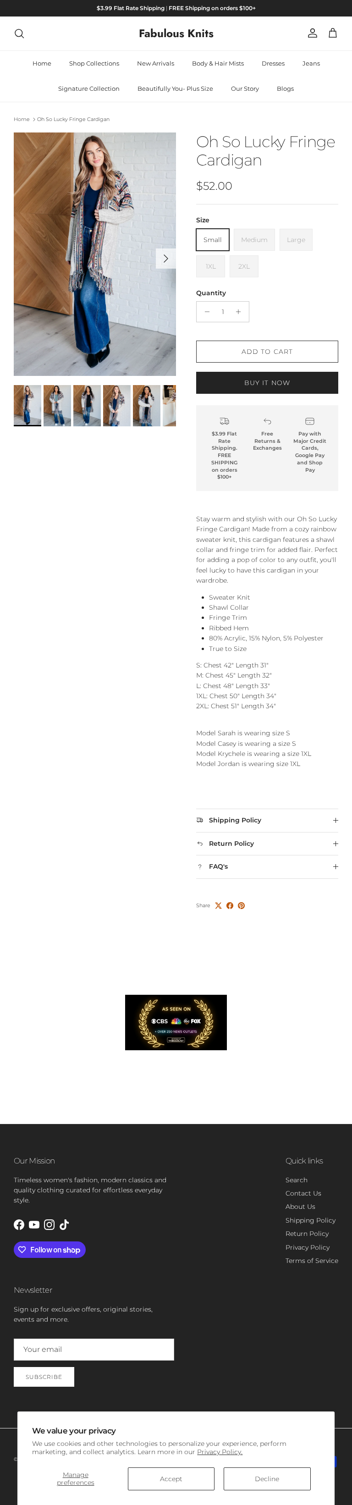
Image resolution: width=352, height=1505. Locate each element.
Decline (267, 1479)
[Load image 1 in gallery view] (95, 254)
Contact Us (303, 1193)
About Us (300, 1206)
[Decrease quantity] (205, 312)
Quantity (211, 293)
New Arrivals (155, 63)
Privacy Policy (308, 1247)
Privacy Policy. (219, 1452)
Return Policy (307, 1233)
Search (297, 1180)
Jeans (311, 63)
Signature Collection (89, 88)
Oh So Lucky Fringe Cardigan (73, 119)
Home (42, 63)
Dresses (273, 63)
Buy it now (267, 383)
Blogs (285, 88)
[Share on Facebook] (229, 905)
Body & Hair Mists (218, 63)
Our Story (245, 88)
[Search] (19, 33)
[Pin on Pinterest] (241, 905)
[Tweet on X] (218, 905)
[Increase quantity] (241, 312)
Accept (171, 1479)
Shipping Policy (311, 1220)
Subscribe (44, 1376)
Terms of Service (312, 1261)
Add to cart (267, 351)
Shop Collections (94, 63)
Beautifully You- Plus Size (175, 88)
